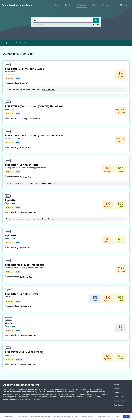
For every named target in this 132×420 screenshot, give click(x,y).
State (94, 5)
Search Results (21, 43)
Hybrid (8, 290)
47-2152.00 (9, 78)
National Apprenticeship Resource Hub (91, 389)
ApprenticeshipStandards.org (21, 384)
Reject (119, 416)
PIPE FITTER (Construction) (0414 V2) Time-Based (34, 106)
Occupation (82, 5)
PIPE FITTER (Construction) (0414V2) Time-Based (34, 135)
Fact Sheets (118, 405)
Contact (117, 392)
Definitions (118, 388)
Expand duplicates (48, 90)
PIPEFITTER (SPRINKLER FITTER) (24, 352)
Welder (9, 323)
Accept (126, 416)
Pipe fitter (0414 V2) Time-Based (24, 69)
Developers (118, 397)
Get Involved (122, 5)
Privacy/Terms (119, 401)
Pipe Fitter (11, 235)
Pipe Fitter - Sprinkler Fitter (21, 164)
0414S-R (19, 359)
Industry (68, 5)
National (105, 5)
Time (8, 65)
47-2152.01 (9, 172)
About (116, 384)
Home (57, 5)
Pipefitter (11, 200)
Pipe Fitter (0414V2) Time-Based (24, 264)
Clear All (96, 25)
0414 (18, 78)
